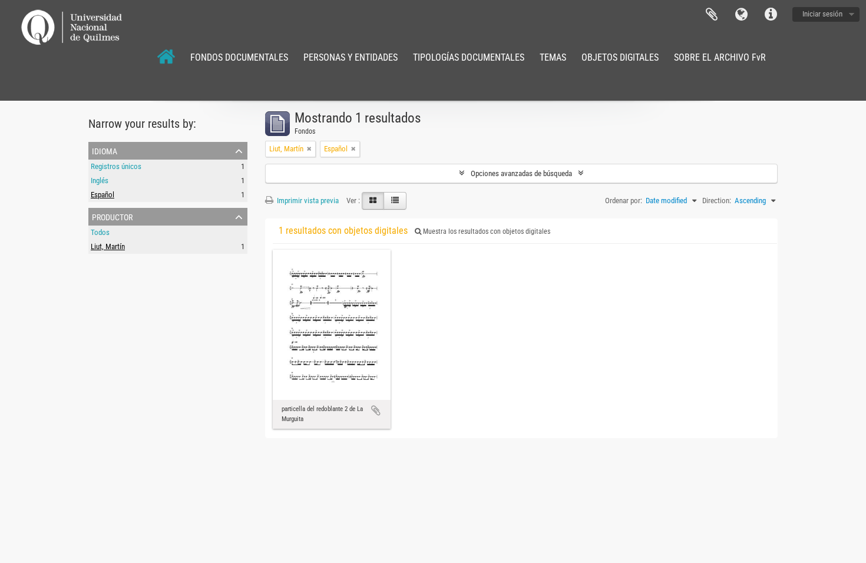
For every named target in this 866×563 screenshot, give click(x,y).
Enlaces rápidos (770, 14)
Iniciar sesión (822, 13)
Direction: (716, 200)
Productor (112, 216)
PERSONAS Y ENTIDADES (350, 57)
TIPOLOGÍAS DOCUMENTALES (468, 57)
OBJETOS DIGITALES (620, 57)
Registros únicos (116, 166)
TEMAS (553, 57)
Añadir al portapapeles (376, 410)
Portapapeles (711, 14)
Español (102, 194)
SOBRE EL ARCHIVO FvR (720, 57)
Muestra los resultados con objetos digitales (485, 231)
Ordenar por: (623, 200)
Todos (100, 232)
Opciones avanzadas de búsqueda (521, 173)
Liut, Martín (108, 246)
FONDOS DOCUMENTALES (239, 57)
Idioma (741, 14)
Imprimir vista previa (307, 200)
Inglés (99, 180)
